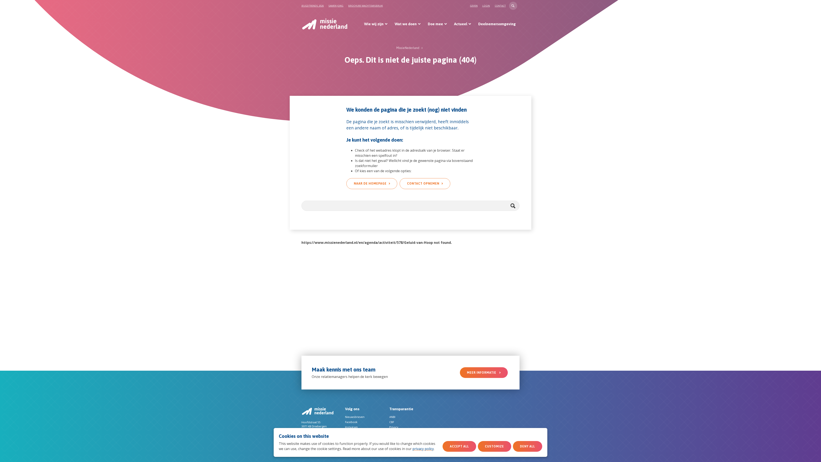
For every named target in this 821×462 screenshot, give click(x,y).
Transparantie (401, 409)
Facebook (351, 422)
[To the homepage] (324, 24)
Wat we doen (406, 24)
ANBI (392, 417)
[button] (513, 6)
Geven (474, 5)
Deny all (527, 446)
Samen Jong (335, 5)
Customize (494, 446)
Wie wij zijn (374, 24)
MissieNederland (407, 48)
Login (486, 5)
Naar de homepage (370, 183)
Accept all (459, 446)
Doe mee (435, 24)
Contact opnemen (423, 183)
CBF (391, 422)
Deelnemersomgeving (497, 24)
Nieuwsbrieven (355, 417)
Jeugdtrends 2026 (312, 5)
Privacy (393, 427)
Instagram (351, 427)
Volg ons (352, 409)
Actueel (460, 24)
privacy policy (423, 448)
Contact (500, 5)
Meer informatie (482, 372)
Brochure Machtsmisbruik (365, 5)
